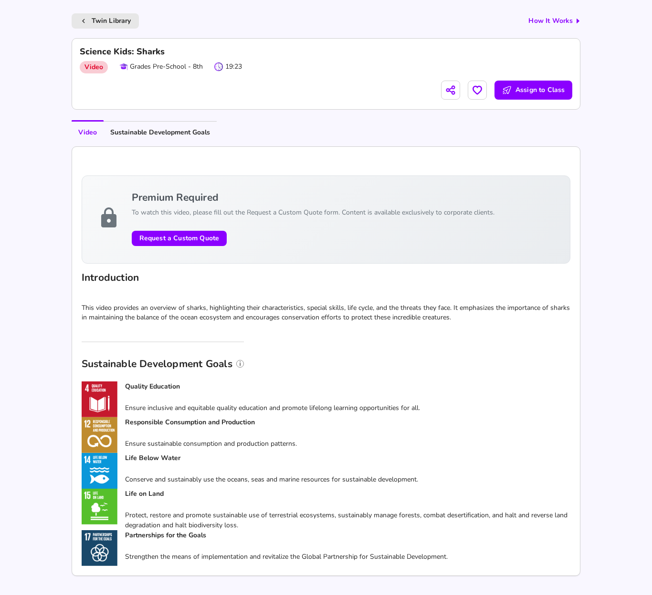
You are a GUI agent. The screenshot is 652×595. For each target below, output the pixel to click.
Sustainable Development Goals (160, 132)
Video (87, 132)
